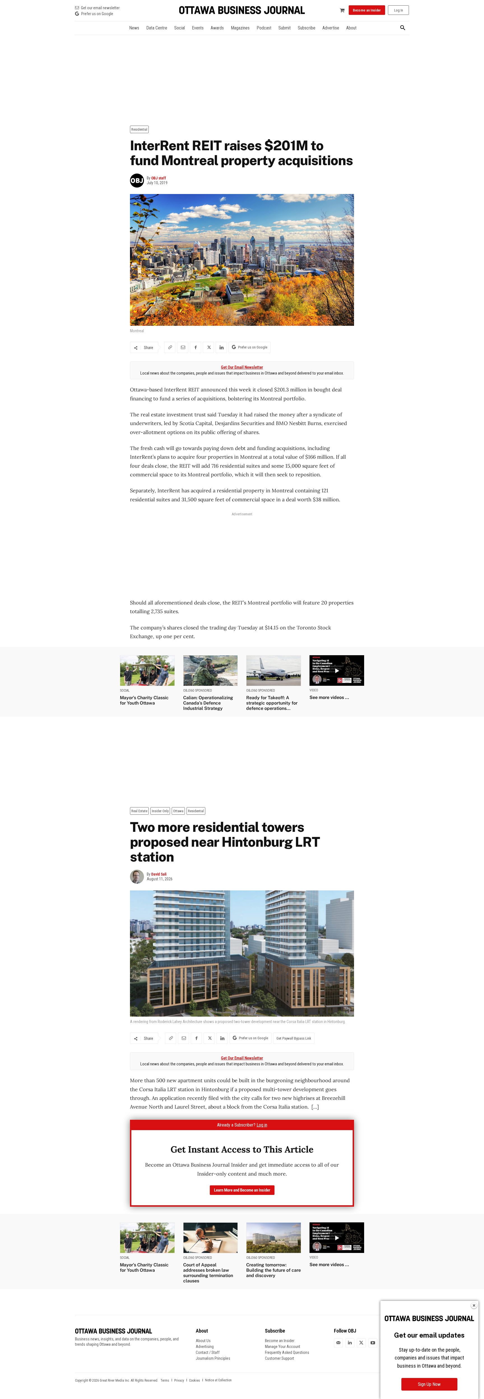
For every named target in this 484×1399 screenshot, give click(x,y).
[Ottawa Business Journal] (242, 10)
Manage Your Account (282, 1346)
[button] (403, 28)
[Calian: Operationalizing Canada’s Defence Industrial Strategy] (210, 670)
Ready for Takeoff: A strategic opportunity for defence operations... (271, 703)
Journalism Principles (213, 1358)
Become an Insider (279, 1340)
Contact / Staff (208, 1352)
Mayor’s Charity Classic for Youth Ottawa (144, 700)
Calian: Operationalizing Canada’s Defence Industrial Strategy (208, 703)
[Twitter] (361, 1342)
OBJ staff (158, 178)
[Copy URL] (169, 347)
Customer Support (279, 1358)
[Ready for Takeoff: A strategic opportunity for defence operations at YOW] (273, 670)
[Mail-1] (338, 1342)
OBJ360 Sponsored (197, 690)
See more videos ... (329, 697)
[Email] (182, 347)
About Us (203, 1340)
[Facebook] (195, 347)
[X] (208, 347)
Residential (139, 129)
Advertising (205, 1346)
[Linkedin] (221, 347)
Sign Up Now (429, 1384)
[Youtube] (372, 1342)
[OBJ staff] (138, 181)
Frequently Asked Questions (287, 1352)
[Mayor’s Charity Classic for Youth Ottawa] (147, 670)
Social (125, 690)
